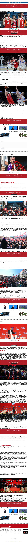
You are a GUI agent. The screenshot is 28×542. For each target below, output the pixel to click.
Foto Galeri (19, 529)
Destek (9, 303)
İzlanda (6, 124)
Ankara (1, 303)
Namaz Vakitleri (11, 530)
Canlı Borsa (11, 529)
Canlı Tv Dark (6, 529)
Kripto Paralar (16, 532)
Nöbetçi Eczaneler (7, 531)
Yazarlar (19, 531)
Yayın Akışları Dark (7, 530)
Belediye (6, 303)
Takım (10, 124)
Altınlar (15, 529)
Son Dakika (6, 532)
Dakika (1, 124)
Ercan (3, 124)
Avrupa (10, 2)
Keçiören (12, 303)
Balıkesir (3, 507)
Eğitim (16, 2)
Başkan (4, 303)
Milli (8, 124)
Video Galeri (19, 530)
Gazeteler (19, 532)
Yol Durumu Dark (2, 530)
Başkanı (8, 507)
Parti (10, 507)
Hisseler (15, 531)
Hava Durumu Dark (2, 529)
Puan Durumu (11, 531)
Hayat (18, 2)
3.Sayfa (7, 2)
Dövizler (15, 530)
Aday (1, 507)
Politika (20, 2)
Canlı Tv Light (1, 531)
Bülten (12, 2)
